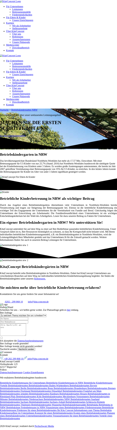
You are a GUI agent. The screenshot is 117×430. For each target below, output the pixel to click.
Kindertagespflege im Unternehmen (17, 413)
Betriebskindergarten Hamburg (43, 393)
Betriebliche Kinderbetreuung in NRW (64, 383)
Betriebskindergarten (17, 385)
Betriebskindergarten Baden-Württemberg (48, 385)
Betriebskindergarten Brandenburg (70, 388)
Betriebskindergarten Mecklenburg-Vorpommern (65, 396)
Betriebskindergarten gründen (14, 393)
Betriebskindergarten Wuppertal (46, 404)
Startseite (4, 110)
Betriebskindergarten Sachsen (14, 402)
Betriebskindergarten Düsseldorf (46, 391)
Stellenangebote (19, 28)
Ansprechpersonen (21, 39)
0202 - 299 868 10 (13, 301)
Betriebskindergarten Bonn (40, 388)
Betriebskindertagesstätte (74, 404)
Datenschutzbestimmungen (30, 340)
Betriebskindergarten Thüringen (15, 404)
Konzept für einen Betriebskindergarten (53, 413)
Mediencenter (12, 45)
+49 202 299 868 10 (13, 358)
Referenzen (17, 36)
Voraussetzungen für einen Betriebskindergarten (75, 415)
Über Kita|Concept (15, 31)
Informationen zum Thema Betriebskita (92, 410)
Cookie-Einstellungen (33, 372)
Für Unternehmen (14, 6)
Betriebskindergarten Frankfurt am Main (81, 391)
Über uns (16, 34)
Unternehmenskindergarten (38, 415)
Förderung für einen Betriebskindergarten (36, 410)
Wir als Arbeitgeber (21, 25)
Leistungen (17, 9)
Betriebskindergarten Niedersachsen (25, 399)
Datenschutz (6, 372)
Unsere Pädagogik (21, 42)
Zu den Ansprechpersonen (12, 135)
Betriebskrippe (13, 407)
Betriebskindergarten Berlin (13, 388)
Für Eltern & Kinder (16, 17)
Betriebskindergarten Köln (29, 396)
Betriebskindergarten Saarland (84, 399)
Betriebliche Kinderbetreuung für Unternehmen (23, 383)
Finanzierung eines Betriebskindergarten (65, 407)
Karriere (10, 23)
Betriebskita (92, 404)
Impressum (17, 372)
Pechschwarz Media (44, 426)
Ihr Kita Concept (65, 410)
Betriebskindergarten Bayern (83, 385)
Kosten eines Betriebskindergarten (89, 413)
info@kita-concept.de (38, 301)
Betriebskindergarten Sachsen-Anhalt (46, 402)
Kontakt (10, 50)
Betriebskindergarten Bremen (101, 388)
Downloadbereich (20, 47)
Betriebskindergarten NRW (24, 110)
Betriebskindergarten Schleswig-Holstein (85, 402)
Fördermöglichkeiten (22, 14)
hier (69, 310)
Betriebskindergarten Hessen (73, 393)
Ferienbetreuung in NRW (32, 407)
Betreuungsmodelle (21, 12)
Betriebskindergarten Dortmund (15, 391)
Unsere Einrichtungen (22, 20)
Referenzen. (40, 278)
